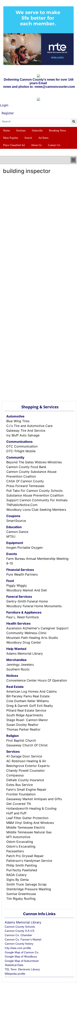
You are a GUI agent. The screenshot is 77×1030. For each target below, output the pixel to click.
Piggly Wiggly (16, 585)
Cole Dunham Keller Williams (27, 701)
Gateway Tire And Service (25, 430)
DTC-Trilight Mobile (21, 451)
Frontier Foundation (21, 794)
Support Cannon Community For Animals (37, 500)
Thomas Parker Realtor (23, 729)
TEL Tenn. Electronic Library (22, 969)
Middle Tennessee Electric (25, 827)
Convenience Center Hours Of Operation (36, 680)
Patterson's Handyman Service (29, 861)
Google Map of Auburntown (22, 960)
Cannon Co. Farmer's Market (23, 939)
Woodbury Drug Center (23, 642)
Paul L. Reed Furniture (22, 617)
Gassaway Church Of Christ (27, 745)
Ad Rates (43, 137)
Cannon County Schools (20, 926)
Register (8, 113)
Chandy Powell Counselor (25, 770)
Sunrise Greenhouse (21, 894)
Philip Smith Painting (21, 865)
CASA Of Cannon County (25, 481)
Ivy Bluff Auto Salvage (22, 435)
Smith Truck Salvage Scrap (26, 884)
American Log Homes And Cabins (31, 691)
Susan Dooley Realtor (22, 725)
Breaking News (57, 130)
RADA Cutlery (16, 875)
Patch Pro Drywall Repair (25, 856)
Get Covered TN (18, 804)
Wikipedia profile (15, 973)
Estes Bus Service (19, 785)
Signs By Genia (17, 880)
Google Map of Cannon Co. (22, 952)
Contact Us (54, 145)
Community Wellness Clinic (26, 633)
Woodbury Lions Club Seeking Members (36, 510)
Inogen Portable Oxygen (24, 547)
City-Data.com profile (18, 948)
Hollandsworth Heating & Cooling (31, 808)
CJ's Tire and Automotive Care (29, 426)
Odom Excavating (19, 842)
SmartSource (16, 521)
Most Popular (10, 137)
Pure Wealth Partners (22, 574)
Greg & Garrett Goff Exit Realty (29, 706)
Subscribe (37, 130)
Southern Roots (17, 669)
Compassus (15, 775)
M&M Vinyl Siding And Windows (30, 823)
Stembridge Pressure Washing (28, 889)
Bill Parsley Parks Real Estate (28, 696)
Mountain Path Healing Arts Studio (32, 638)
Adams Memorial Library (24, 653)
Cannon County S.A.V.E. (20, 930)
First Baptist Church (21, 740)
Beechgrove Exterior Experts (28, 766)
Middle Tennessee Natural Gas (29, 832)
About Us (36, 145)
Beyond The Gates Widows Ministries (34, 462)
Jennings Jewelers (20, 665)
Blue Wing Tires (17, 421)
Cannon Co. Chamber (18, 935)
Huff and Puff (16, 813)
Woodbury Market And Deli (26, 590)
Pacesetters (15, 851)
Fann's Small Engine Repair (26, 789)
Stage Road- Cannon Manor (27, 720)
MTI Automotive (18, 837)
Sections (20, 130)
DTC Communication (22, 446)
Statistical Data (14, 965)
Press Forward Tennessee (25, 486)
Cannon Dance (17, 532)
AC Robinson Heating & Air (26, 761)
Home (6, 130)
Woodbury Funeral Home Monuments (34, 606)
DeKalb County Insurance (25, 780)
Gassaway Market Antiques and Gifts (34, 799)
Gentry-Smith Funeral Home (27, 601)
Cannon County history (19, 943)
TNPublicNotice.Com (22, 505)
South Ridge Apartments (24, 715)
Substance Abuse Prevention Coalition (35, 495)
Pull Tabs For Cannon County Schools (34, 491)
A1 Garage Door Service (24, 756)
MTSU (10, 536)
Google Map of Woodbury (21, 956)
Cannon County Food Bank (26, 467)
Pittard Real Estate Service (26, 710)
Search (28, 137)
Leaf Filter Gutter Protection (27, 818)
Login (4, 105)
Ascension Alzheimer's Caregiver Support (37, 628)
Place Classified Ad (14, 145)
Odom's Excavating (20, 846)
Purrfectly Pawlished (21, 870)
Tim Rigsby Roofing (21, 899)
